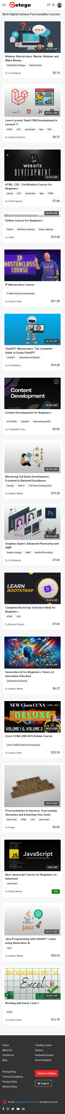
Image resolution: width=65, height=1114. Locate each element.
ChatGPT (11, 357)
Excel (9, 1012)
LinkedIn (25, 421)
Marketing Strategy (16, 65)
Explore (39, 1050)
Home (5, 1045)
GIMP (28, 552)
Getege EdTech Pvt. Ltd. (27, 1102)
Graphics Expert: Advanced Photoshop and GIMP (32, 545)
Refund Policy (9, 1086)
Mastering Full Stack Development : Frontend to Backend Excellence (27, 478)
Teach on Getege (47, 1073)
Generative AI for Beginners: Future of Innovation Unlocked (29, 674)
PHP (49, 129)
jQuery (10, 193)
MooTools (12, 819)
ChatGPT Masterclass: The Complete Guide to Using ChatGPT (28, 350)
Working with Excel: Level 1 (22, 1003)
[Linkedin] (22, 1108)
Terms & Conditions (12, 1076)
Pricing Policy (9, 1071)
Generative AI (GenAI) (29, 357)
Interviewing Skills (41, 421)
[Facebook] (3, 1108)
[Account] (59, 5)
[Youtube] (17, 1108)
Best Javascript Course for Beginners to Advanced (31, 876)
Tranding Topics (43, 1045)
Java (9, 948)
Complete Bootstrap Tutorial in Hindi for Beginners (30, 609)
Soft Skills (12, 421)
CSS (19, 129)
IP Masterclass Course (19, 284)
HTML (9, 129)
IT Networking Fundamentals (20, 293)
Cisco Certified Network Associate (23, 745)
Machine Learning (26, 229)
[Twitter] (11, 1108)
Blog (4, 1060)
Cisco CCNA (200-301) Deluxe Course (28, 736)
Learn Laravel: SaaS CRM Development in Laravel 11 (31, 122)
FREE (55, 891)
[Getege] (5, 1102)
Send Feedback (43, 1060)
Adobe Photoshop (44, 552)
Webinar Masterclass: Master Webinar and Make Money (32, 58)
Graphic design (14, 552)
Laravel (59, 129)
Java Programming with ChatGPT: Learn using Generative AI (30, 941)
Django (10, 485)
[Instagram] (6, 1108)
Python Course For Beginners (24, 220)
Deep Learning (46, 229)
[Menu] (4, 5)
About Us (7, 1050)
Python (10, 229)
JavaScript (30, 129)
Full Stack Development (40, 485)
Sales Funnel (35, 65)
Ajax (41, 129)
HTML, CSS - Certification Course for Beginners (28, 186)
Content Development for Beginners (28, 412)
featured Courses (44, 1055)
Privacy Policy (9, 1081)
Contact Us (8, 1055)
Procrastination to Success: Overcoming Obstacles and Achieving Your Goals (31, 812)
